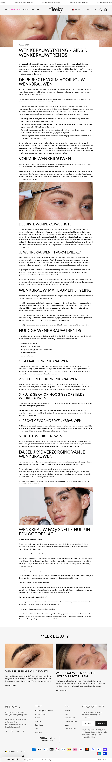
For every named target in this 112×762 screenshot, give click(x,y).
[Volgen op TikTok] (23, 731)
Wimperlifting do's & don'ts (27, 671)
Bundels (67, 710)
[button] (12, 759)
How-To (26, 9)
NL (88, 9)
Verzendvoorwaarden (38, 760)
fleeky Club (35, 9)
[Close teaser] (23, 756)
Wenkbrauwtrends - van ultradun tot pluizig (75, 674)
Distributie (38, 732)
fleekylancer (39, 725)
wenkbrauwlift (54, 325)
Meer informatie (10, 685)
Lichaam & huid (70, 729)
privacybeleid (90, 732)
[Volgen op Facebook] (6, 731)
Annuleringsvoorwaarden (52, 760)
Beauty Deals (16, 9)
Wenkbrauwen (70, 718)
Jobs (36, 729)
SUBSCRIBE (101, 723)
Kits (66, 714)
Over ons (38, 721)
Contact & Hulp (40, 714)
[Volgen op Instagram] (12, 731)
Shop (7, 9)
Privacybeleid (28, 760)
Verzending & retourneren (44, 710)
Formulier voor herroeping (47, 739)
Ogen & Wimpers (71, 721)
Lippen (67, 725)
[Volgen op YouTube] (18, 731)
